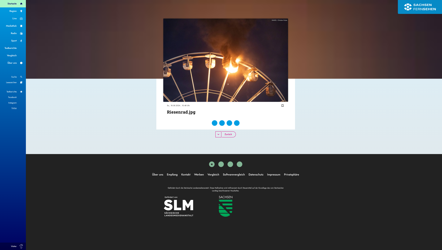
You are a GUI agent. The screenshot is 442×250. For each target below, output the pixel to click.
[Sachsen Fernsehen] (420, 7)
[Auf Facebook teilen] (214, 123)
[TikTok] (239, 164)
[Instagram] (230, 164)
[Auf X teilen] (222, 123)
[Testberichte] (212, 164)
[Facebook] (221, 164)
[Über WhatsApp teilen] (229, 123)
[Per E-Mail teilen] (237, 123)
